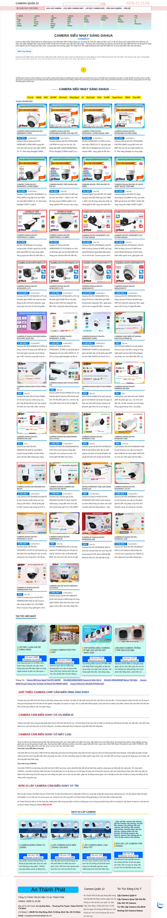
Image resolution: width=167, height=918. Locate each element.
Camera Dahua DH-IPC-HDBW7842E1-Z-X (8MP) (59, 236)
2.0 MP (106, 97)
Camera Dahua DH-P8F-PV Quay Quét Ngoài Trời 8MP (129, 185)
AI (83, 97)
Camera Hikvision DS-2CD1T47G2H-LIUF (87, 684)
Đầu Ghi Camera (114, 8)
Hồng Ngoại (74, 97)
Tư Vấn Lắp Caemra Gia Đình (131, 907)
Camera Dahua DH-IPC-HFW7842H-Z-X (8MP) (27, 236)
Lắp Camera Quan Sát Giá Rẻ (131, 899)
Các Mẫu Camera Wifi (73, 8)
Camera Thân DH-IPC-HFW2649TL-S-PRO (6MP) (27, 185)
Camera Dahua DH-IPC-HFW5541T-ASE (92, 438)
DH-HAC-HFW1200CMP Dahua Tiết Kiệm (120, 680)
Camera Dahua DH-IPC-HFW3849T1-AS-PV (125, 488)
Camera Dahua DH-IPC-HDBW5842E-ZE (59, 538)
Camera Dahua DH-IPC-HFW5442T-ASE (125, 438)
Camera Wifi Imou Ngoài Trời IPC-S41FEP (44, 680)
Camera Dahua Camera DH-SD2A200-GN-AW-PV (62, 488)
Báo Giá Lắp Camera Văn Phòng (129, 845)
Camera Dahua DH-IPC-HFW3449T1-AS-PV (27, 538)
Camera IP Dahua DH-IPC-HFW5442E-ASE (93, 538)
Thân (99, 97)
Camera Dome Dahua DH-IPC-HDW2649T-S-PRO (30, 132)
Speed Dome (117, 97)
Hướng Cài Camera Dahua (130, 911)
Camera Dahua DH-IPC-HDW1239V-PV (125, 287)
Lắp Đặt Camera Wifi (95, 8)
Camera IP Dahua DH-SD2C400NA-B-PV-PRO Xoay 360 (32, 337)
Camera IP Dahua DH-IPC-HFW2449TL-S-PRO (60, 337)
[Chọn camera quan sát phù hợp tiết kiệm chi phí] (149, 22)
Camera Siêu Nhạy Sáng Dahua (83, 35)
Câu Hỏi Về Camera (126, 903)
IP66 (45, 97)
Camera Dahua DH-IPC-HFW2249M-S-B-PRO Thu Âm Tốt (63, 132)
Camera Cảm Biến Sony (24, 101)
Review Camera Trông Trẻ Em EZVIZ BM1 (128, 649)
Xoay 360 (136, 97)
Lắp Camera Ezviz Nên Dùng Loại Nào (64, 846)
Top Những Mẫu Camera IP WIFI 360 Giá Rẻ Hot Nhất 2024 (97, 649)
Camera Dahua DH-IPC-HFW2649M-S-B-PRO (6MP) (126, 132)
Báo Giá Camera (54, 8)
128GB (38, 97)
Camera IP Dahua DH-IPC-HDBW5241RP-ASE (28, 589)
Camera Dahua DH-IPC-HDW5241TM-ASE (125, 388)
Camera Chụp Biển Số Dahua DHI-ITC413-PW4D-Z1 (128, 337)
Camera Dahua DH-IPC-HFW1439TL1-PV (27, 287)
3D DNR (53, 97)
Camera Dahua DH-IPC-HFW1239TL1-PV (59, 287)
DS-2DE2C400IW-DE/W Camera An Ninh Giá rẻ (82, 680)
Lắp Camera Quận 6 (126, 895)
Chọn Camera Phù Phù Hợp (63, 651)
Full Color (63, 97)
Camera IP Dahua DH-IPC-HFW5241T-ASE (126, 538)
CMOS (127, 97)
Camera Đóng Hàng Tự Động (32, 846)
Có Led (30, 97)
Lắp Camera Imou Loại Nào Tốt (96, 846)
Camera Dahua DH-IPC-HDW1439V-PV (92, 287)
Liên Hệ (127, 8)
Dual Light (90, 97)
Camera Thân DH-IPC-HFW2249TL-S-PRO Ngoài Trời (95, 132)
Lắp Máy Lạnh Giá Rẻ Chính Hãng (30, 648)
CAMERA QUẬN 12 (27, 3)
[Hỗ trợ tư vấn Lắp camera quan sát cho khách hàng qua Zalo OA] (160, 904)
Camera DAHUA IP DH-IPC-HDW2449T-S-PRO (93, 337)
